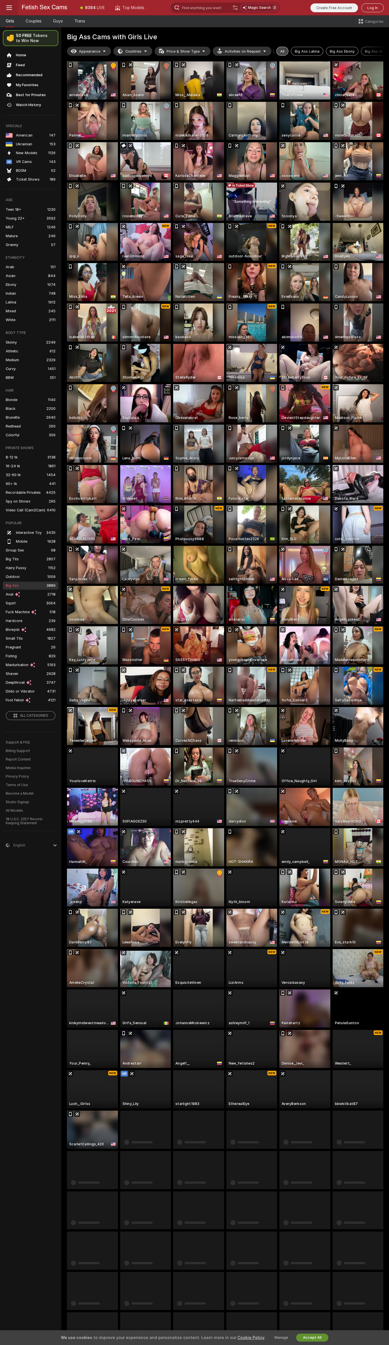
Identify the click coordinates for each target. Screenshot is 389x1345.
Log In (372, 8)
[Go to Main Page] (46, 7)
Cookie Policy (251, 1337)
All (282, 51)
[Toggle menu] (9, 7)
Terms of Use (17, 785)
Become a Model (20, 794)
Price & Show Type (183, 51)
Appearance (89, 51)
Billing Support (18, 751)
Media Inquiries (18, 768)
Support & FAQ (18, 742)
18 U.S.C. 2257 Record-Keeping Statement (25, 821)
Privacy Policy (17, 776)
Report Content (18, 759)
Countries (133, 51)
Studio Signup (17, 802)
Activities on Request (243, 51)
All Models (14, 811)
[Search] (235, 8)
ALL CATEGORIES (34, 716)
